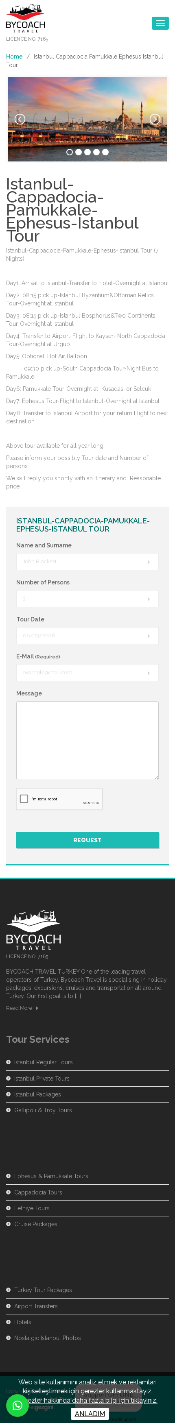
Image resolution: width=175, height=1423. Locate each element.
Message (29, 693)
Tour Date (30, 619)
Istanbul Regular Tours (43, 1062)
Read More (19, 1008)
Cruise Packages (35, 1224)
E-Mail (38, 656)
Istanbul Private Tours (42, 1078)
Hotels (22, 1322)
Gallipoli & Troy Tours (43, 1110)
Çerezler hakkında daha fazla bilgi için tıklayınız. (88, 1400)
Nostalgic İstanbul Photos (47, 1338)
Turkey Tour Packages (43, 1290)
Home (14, 56)
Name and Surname (44, 545)
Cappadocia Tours (38, 1192)
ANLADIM (90, 1414)
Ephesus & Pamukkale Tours (51, 1176)
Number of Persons (43, 582)
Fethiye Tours (32, 1208)
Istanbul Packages (37, 1094)
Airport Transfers (36, 1306)
